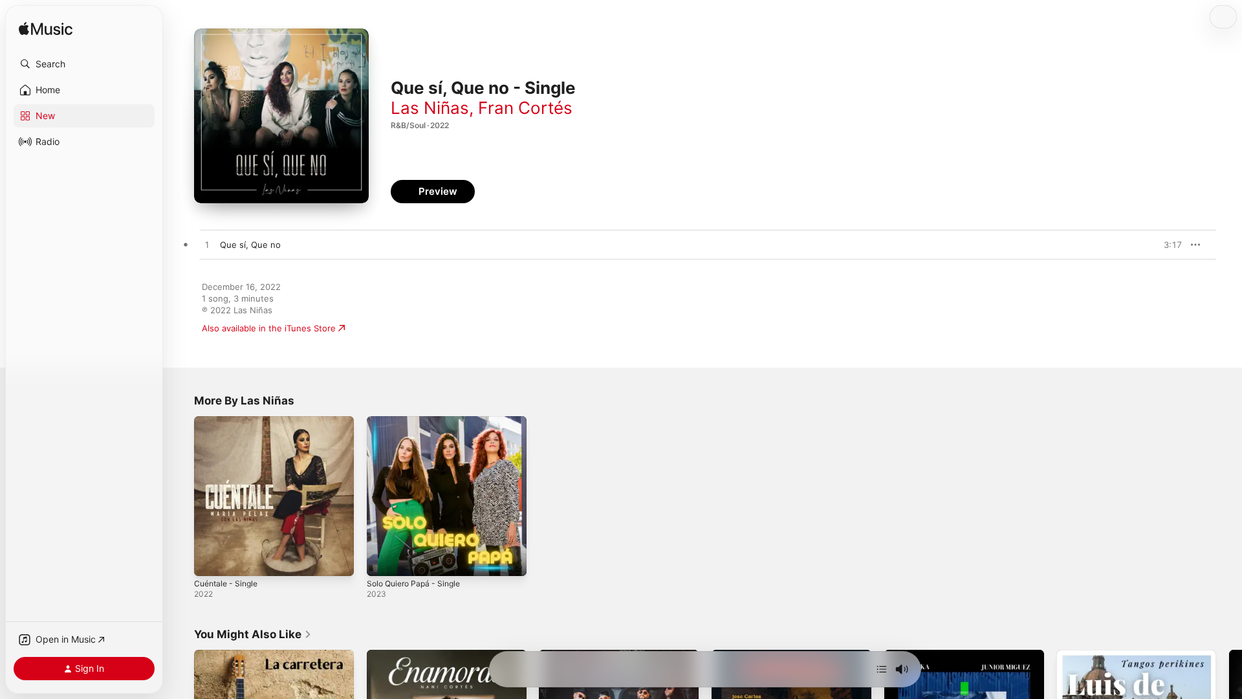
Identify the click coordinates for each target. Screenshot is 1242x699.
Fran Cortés (525, 108)
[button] (84, 64)
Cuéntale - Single (229, 421)
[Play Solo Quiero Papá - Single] (383, 560)
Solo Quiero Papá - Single (418, 421)
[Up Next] (881, 669)
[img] (45, 29)
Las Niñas (430, 108)
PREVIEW (1167, 245)
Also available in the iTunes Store (269, 328)
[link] (253, 634)
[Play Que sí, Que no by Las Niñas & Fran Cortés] (207, 245)
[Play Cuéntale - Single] (210, 560)
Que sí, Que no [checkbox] (250, 244)
